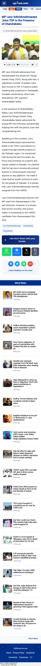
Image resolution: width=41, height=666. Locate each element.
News (18, 9)
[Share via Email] (30, 263)
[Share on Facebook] (10, 263)
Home (8, 652)
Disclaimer (30, 652)
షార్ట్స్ (11, 9)
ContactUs (13, 657)
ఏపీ (32, 9)
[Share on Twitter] (17, 263)
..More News (33, 638)
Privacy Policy (18, 652)
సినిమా (26, 9)
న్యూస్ (5, 9)
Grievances (23, 657)
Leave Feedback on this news (20, 270)
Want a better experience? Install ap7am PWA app (8, 664)
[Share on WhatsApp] (23, 263)
